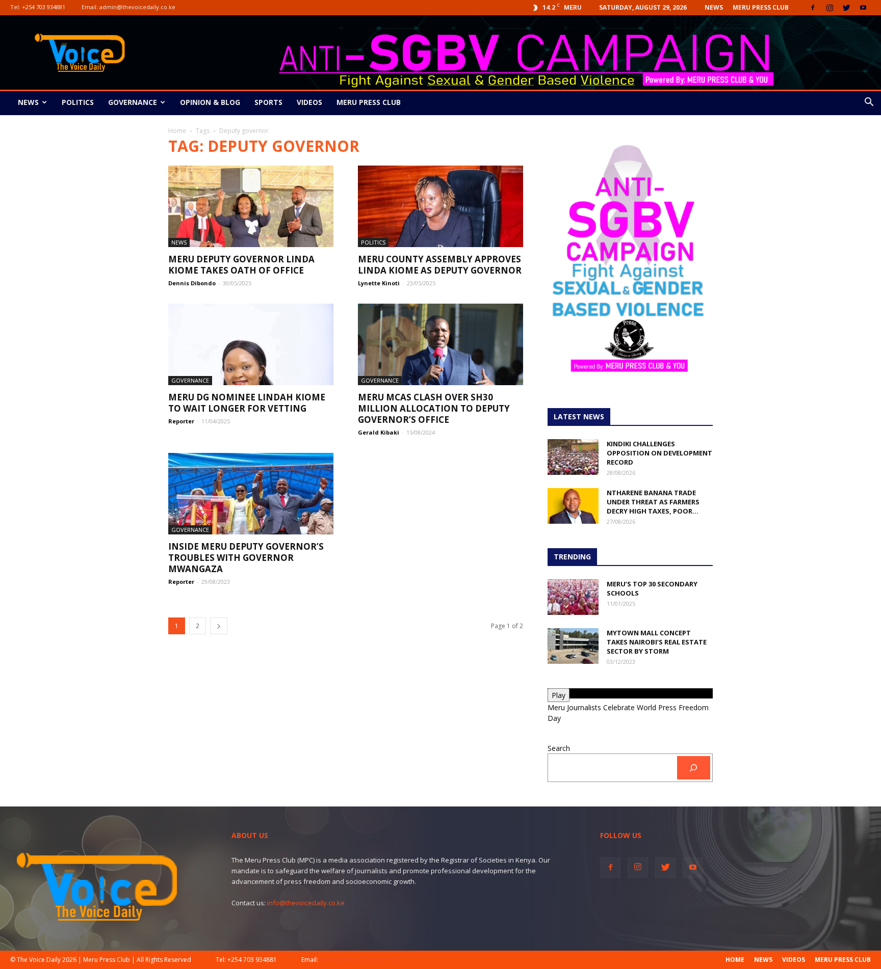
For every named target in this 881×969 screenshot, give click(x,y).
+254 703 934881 (43, 7)
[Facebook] (812, 7)
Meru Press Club (761, 7)
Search (559, 748)
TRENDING (572, 556)
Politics (78, 102)
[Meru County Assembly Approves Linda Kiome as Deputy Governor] (440, 206)
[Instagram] (829, 7)
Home (177, 130)
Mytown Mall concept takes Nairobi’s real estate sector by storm (657, 642)
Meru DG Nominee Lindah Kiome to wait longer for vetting (246, 402)
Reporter (181, 421)
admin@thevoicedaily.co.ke (137, 7)
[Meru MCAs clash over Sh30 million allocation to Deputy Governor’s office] (440, 344)
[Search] (693, 768)
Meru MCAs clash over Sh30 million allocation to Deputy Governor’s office (434, 408)
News (714, 7)
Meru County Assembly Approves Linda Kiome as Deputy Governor (440, 264)
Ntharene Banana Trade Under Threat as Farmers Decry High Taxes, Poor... (653, 502)
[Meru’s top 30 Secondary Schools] (573, 597)
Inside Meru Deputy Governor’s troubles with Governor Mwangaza (246, 558)
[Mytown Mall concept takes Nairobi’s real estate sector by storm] (573, 646)
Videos (309, 102)
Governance (132, 102)
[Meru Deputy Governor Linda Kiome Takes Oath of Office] (250, 206)
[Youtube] (863, 7)
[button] (869, 103)
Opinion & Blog (210, 102)
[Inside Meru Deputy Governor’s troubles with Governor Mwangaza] (250, 493)
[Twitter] (846, 7)
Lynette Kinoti (379, 283)
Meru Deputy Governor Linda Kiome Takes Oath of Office (241, 264)
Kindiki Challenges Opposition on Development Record (659, 453)
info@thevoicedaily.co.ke (306, 902)
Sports (268, 102)
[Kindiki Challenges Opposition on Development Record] (573, 457)
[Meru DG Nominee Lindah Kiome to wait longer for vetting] (250, 344)
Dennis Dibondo (192, 283)
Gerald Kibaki (378, 432)
